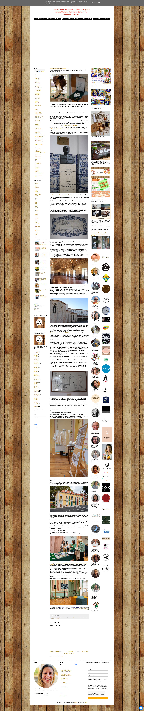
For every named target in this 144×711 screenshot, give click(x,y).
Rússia (36, 222)
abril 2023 (35, 387)
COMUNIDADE (100, 18)
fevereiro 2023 (36, 390)
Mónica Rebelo (77, 617)
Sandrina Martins (38, 105)
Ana (35, 75)
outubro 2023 (36, 380)
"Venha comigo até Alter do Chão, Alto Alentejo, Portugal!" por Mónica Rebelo (42, 243)
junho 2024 (36, 371)
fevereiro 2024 (36, 375)
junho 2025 (36, 355)
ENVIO (98, 698)
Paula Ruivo (37, 101)
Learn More (94, 2)
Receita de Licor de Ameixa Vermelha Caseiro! (42, 279)
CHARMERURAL (38, 151)
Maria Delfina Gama (38, 87)
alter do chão (37, 230)
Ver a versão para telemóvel (69, 653)
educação (59, 617)
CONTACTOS (89, 18)
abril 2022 (35, 402)
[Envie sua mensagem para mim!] (141, 708)
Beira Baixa (37, 187)
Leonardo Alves (37, 83)
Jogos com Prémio (38, 140)
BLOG (94, 18)
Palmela (36, 215)
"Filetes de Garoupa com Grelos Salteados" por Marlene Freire (43, 268)
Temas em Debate (56, 618)
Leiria (36, 202)
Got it (99, 2)
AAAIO (56, 617)
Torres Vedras (37, 226)
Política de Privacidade (65, 689)
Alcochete (36, 182)
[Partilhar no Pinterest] (58, 615)
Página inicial (70, 651)
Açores (36, 186)
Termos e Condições (64, 686)
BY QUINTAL (37, 150)
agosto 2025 (36, 352)
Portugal (51, 618)
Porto (36, 219)
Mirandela (36, 210)
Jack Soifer (37, 81)
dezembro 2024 (36, 363)
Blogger (85, 702)
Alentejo (36, 183)
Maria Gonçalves (38, 89)
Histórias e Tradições (71, 617)
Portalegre (36, 218)
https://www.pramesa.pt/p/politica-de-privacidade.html (96, 681)
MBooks (36, 160)
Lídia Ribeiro (37, 86)
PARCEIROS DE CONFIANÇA (66, 675)
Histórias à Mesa (38, 158)
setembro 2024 (36, 367)
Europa (36, 198)
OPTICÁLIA (37, 168)
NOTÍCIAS (64, 18)
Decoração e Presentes (39, 137)
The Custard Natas (38, 175)
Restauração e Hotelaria (39, 116)
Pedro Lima (37, 102)
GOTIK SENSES (38, 156)
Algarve (36, 184)
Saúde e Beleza (37, 132)
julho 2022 (35, 398)
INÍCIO (35, 18)
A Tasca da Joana (38, 148)
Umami (36, 176)
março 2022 (36, 403)
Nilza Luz (36, 99)
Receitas (36, 109)
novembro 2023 (36, 379)
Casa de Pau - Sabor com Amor (40, 152)
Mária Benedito (37, 97)
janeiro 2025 (36, 362)
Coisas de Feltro (38, 154)
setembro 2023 (36, 382)
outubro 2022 (36, 395)
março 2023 (36, 388)
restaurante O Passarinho (39, 177)
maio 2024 (36, 372)
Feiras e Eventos (38, 128)
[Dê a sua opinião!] (55, 615)
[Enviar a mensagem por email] (54, 615)
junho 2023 (36, 384)
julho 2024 (35, 370)
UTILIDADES (70, 18)
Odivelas (85, 617)
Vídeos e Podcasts (38, 122)
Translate (42, 71)
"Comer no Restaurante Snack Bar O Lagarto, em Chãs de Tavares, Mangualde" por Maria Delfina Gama (40, 262)
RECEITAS (40, 18)
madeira (36, 233)
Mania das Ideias (38, 162)
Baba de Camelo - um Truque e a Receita (43, 284)
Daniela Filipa (37, 79)
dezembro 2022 (36, 392)
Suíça (36, 225)
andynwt (75, 702)
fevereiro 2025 (36, 360)
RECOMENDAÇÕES (57, 18)
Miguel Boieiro (37, 95)
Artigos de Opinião (38, 112)
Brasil (36, 190)
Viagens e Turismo (38, 121)
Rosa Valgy (37, 171)
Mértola (36, 211)
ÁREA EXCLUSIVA (78, 18)
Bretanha (36, 191)
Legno (36, 159)
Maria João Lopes (38, 90)
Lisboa (36, 203)
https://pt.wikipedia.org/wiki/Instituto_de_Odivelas (62, 194)
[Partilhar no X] (56, 615)
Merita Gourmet (37, 164)
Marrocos (36, 207)
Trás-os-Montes (37, 227)
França (36, 199)
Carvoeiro (36, 196)
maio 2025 (36, 356)
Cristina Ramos (37, 78)
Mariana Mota (37, 91)
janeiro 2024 (36, 376)
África (36, 234)
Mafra (36, 206)
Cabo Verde (37, 192)
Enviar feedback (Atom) (58, 656)
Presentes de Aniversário (39, 141)
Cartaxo (36, 195)
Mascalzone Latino (38, 163)
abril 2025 (35, 358)
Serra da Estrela (38, 223)
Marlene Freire (37, 93)
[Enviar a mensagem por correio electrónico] (52, 615)
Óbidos (36, 237)
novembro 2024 (36, 364)
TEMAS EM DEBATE (47, 18)
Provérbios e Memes (38, 114)
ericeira (36, 231)
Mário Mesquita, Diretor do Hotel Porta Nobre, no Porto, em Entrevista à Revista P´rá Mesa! (100, 234)
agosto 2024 (36, 368)
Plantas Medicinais (38, 133)
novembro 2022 (36, 394)
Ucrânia (36, 229)
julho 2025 (35, 354)
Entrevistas (63, 617)
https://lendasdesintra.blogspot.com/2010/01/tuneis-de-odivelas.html (64, 332)
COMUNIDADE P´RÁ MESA (66, 671)
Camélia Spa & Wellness (42, 273)
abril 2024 (35, 374)
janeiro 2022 (36, 406)
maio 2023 (36, 386)
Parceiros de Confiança (39, 144)
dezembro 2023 (36, 378)
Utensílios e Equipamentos (39, 118)
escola (66, 617)
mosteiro (81, 617)
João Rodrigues (37, 82)
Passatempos (37, 125)
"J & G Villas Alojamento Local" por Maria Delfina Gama (43, 296)
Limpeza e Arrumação (39, 136)
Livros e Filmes (37, 120)
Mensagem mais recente (54, 651)
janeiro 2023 (36, 391)
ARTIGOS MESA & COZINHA (66, 683)
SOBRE (84, 18)
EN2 (35, 155)
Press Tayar (37, 170)
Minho (36, 208)
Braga (36, 188)
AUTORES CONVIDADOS (65, 674)
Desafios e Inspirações (39, 129)
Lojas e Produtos (38, 117)
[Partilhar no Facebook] (57, 615)
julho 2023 (35, 383)
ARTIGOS (106, 18)
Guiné (36, 200)
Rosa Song (37, 103)
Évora (36, 235)
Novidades (37, 124)
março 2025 (36, 359)
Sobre (62, 692)
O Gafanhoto (37, 167)
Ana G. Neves (37, 77)
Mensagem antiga (85, 651)
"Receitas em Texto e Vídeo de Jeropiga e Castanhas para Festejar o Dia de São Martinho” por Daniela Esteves (41, 255)
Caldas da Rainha (38, 194)
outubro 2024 (36, 366)
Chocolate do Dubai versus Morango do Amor (42, 248)
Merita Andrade (37, 94)
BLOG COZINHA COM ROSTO (66, 670)
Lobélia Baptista (37, 85)
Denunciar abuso (63, 695)
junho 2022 (36, 399)
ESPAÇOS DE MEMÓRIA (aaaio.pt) (70, 125)
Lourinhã (36, 204)
